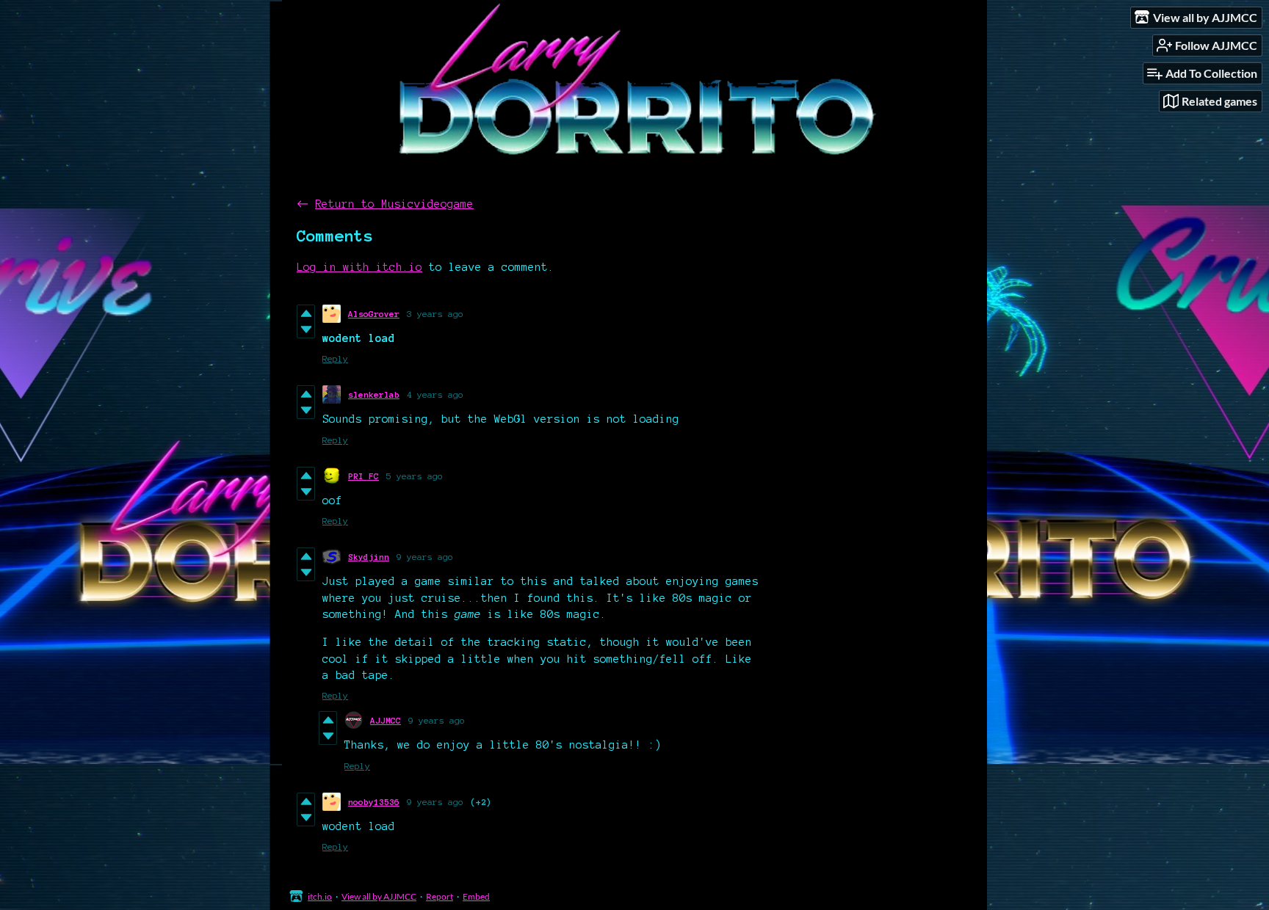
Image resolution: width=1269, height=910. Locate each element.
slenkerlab (374, 394)
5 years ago (414, 476)
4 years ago (435, 394)
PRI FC (363, 476)
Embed (476, 896)
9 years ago (425, 556)
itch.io (320, 896)
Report (439, 896)
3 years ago (435, 313)
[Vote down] (305, 329)
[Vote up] (305, 313)
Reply (335, 358)
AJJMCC (385, 720)
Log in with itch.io (359, 267)
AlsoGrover (374, 313)
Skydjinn (368, 556)
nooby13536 (374, 802)
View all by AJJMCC (378, 896)
